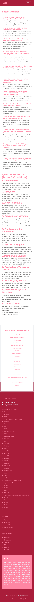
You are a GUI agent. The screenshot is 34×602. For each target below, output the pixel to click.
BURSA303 (6, 414)
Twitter (7, 547)
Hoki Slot (6, 444)
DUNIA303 (6, 453)
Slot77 (5, 426)
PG (4, 412)
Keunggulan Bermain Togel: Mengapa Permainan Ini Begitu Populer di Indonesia (16, 145)
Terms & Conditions (9, 527)
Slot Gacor (6, 429)
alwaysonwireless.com (17, 353)
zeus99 (6, 473)
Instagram (8, 540)
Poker (5, 510)
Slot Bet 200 (7, 466)
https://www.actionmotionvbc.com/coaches (16, 495)
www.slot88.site (17, 364)
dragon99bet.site (17, 343)
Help (21, 599)
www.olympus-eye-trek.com (17, 383)
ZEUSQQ (6, 485)
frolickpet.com (17, 356)
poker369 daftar (8, 470)
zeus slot (6, 451)
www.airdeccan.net (12, 596)
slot (5, 424)
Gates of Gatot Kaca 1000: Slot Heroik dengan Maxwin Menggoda (15, 28)
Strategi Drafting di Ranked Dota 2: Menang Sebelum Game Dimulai (15, 18)
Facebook (8, 537)
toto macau (7, 475)
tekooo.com (17, 367)
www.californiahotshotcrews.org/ (13, 419)
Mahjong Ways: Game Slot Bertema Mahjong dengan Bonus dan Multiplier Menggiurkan (16, 53)
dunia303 (6, 456)
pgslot (5, 417)
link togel (6, 478)
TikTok (7, 542)
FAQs (26, 599)
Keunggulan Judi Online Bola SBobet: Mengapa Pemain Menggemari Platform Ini (17, 131)
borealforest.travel (17, 340)
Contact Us (7, 522)
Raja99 (5, 490)
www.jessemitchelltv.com (17, 372)
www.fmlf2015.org (17, 351)
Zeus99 (6, 461)
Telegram (7, 545)
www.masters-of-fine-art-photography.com (17, 377)
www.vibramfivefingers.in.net (17, 345)
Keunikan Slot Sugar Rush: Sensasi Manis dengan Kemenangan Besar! (17, 104)
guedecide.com (17, 369)
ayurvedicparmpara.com (17, 375)
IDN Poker (6, 421)
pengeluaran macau (9, 436)
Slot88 (5, 434)
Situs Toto (6, 439)
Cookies (14, 599)
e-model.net (17, 361)
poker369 (6, 463)
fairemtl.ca (17, 385)
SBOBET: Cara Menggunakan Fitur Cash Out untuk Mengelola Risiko (16, 117)
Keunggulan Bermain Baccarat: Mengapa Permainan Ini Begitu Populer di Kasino (17, 159)
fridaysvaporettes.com (17, 359)
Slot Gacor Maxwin (9, 431)
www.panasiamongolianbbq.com (17, 337)
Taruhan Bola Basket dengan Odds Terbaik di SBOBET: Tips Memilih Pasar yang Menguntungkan (16, 93)
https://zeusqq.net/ (9, 483)
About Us (6, 520)
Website (24, 330)
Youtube (7, 550)
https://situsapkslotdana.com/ (12, 480)
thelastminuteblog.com (17, 348)
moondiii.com (17, 380)
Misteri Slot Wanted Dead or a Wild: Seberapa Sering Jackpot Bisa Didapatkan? (15, 80)
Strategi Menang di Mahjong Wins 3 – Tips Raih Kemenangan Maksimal (17, 67)
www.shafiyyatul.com (17, 335)
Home (7, 599)
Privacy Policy (7, 525)
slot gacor (6, 446)
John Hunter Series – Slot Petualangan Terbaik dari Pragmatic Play (16, 39)
